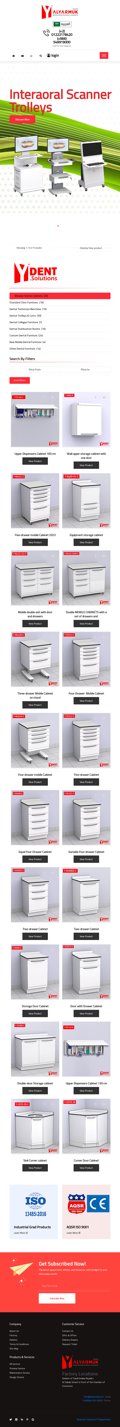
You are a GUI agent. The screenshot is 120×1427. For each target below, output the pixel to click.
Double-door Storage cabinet (35, 1083)
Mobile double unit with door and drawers (35, 614)
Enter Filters (19, 380)
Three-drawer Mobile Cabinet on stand (35, 695)
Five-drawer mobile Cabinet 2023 (35, 535)
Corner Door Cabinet (86, 1160)
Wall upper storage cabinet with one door (86, 456)
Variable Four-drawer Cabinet (86, 852)
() (31, 295)
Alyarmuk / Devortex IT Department (93, 1419)
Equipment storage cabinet (86, 535)
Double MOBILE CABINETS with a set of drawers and (86, 614)
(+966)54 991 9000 (93, 1400)
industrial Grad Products (32, 1227)
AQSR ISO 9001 (78, 1227)
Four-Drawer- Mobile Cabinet (86, 693)
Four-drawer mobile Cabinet (35, 775)
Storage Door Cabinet (35, 1006)
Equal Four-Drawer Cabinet (35, 852)
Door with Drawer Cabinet (86, 1006)
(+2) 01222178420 (61, 32)
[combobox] (93, 248)
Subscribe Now (57, 1298)
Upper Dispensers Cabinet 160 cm (35, 454)
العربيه (65, 24)
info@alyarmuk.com (94, 1396)
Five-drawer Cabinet (86, 775)
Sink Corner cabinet (35, 1160)
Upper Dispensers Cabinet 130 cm (86, 1083)
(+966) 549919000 (61, 40)
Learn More (19, 1233)
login (54, 55)
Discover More (22, 106)
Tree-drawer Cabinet (35, 929)
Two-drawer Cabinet (86, 929)
